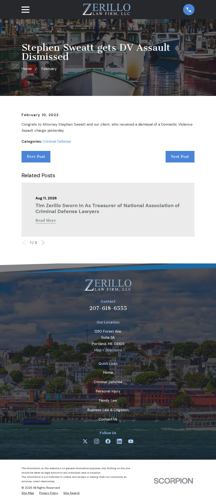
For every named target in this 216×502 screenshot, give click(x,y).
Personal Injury (108, 391)
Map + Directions (108, 350)
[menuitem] (28, 493)
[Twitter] (85, 441)
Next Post (180, 156)
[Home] (106, 10)
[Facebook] (108, 441)
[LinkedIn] (119, 441)
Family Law (108, 400)
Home (108, 372)
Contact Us (108, 419)
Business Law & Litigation (108, 410)
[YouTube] (130, 441)
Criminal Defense (57, 141)
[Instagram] (96, 441)
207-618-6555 (108, 308)
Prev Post (36, 156)
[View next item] (43, 242)
